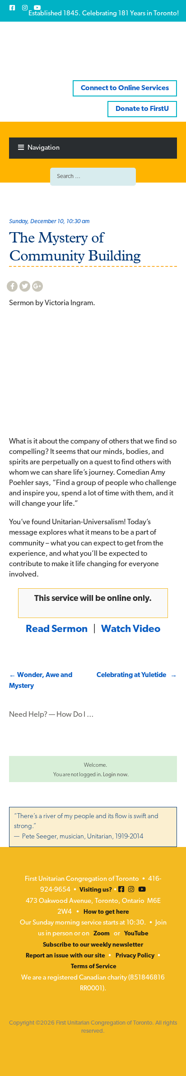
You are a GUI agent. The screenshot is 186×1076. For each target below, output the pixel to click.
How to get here (106, 912)
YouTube (136, 934)
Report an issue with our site (65, 956)
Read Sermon (57, 629)
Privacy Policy (135, 956)
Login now (115, 775)
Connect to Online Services (125, 88)
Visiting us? (95, 890)
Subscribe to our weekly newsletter (93, 945)
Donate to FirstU (142, 109)
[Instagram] (24, 7)
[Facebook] (12, 7)
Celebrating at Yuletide (137, 675)
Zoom (101, 934)
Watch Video (130, 629)
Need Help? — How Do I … (51, 715)
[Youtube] (37, 7)
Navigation (44, 148)
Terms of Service (93, 967)
